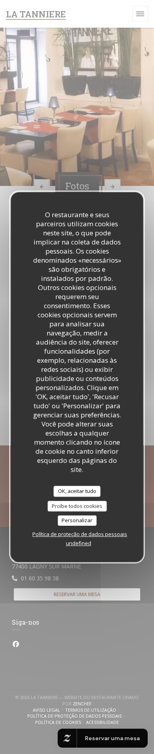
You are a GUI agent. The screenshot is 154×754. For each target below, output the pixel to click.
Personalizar (77, 520)
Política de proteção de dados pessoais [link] (79, 534)
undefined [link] (78, 543)
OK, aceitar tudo (77, 490)
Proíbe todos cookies (77, 506)
